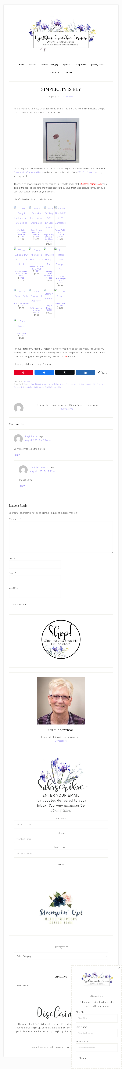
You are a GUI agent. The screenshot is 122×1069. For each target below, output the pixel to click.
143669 (21, 236)
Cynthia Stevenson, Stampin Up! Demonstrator (61, 35)
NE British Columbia (28, 387)
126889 (49, 310)
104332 (36, 312)
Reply (17, 454)
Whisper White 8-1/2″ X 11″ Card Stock (21, 274)
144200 (21, 305)
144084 (36, 271)
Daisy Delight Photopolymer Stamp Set (21, 232)
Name (13, 558)
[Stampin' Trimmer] (49, 298)
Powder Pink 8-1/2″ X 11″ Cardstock (60, 232)
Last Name (61, 833)
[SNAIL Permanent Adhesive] (36, 300)
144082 (49, 278)
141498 (36, 236)
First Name (61, 818)
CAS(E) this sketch (86, 172)
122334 (60, 305)
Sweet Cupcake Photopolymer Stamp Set (36, 232)
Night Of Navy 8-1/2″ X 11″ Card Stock (49, 237)
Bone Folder (21, 333)
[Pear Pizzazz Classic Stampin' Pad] (60, 268)
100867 (49, 241)
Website (13, 587)
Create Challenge (67, 384)
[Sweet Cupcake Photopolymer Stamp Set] (36, 222)
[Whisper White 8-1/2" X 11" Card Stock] (21, 264)
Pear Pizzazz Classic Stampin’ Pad (60, 278)
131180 (60, 283)
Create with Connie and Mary (29, 172)
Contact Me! (67, 408)
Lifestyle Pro (52, 1047)
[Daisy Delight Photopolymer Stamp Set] (21, 222)
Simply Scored (60, 303)
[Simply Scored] (60, 296)
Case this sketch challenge (40, 384)
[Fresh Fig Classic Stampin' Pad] (49, 264)
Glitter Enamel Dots (21, 303)
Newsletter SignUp (43, 387)
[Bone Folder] (21, 325)
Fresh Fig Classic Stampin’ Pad (49, 274)
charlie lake (55, 384)
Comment (15, 518)
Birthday (27, 381)
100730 (21, 278)
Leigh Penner (31, 436)
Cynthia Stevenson (81, 384)
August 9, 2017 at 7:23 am (43, 471)
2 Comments (68, 96)
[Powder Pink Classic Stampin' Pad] (36, 259)
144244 (60, 236)
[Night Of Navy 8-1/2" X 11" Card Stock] (49, 227)
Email (12, 573)
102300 (21, 335)
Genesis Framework (67, 1047)
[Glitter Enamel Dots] (21, 296)
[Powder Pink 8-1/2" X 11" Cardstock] (60, 222)
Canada (27, 384)
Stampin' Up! (56, 387)
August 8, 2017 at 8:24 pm (38, 440)
